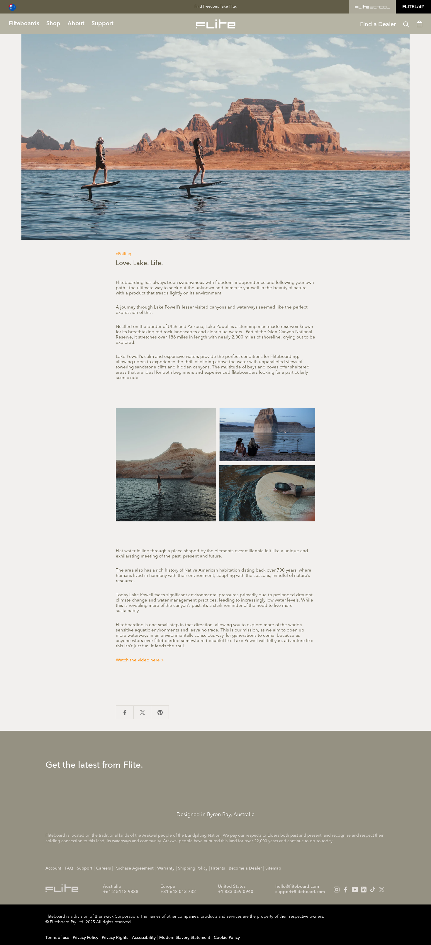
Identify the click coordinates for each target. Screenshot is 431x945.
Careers (103, 868)
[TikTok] (373, 889)
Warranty (165, 868)
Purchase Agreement (134, 868)
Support (84, 868)
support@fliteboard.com (300, 892)
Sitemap (273, 868)
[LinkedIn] (363, 889)
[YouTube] (355, 889)
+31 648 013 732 (178, 892)
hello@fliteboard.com (297, 887)
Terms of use (57, 938)
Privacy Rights (115, 938)
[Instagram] (337, 889)
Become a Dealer (245, 868)
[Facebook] (346, 889)
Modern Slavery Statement (184, 938)
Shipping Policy (193, 868)
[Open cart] (419, 24)
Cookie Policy (227, 938)
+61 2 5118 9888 (120, 892)
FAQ (69, 868)
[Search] (406, 24)
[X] (382, 889)
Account (53, 868)
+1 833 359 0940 (235, 892)
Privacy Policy (85, 938)
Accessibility (144, 938)
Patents (218, 868)
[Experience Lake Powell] (215, 464)
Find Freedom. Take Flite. (215, 7)
